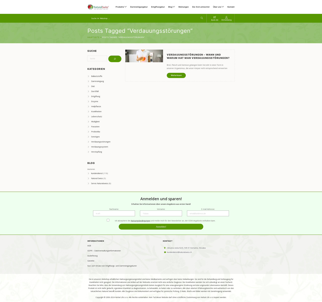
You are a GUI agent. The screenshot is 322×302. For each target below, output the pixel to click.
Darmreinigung (97, 81)
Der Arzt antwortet (201, 7)
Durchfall (95, 91)
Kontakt (231, 7)
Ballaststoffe (96, 76)
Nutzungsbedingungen (140, 220)
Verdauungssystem (99, 146)
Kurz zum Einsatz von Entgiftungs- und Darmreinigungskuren (112, 266)
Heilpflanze (96, 106)
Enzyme (94, 101)
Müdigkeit (95, 121)
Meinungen (183, 7)
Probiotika (95, 131)
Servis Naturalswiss (99, 183)
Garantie (90, 261)
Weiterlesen (176, 75)
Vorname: (161, 209)
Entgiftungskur (158, 7)
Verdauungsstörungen (100, 141)
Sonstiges (95, 136)
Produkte (120, 7)
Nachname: (114, 209)
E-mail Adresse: (208, 209)
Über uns (217, 7)
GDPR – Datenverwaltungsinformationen (104, 250)
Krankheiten (96, 111)
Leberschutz (96, 116)
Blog (170, 7)
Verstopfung (96, 151)
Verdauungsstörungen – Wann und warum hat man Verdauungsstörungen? (198, 56)
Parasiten (95, 126)
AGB (89, 245)
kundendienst (97, 173)
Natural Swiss (97, 178)
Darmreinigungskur (139, 7)
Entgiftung (95, 96)
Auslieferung (92, 256)
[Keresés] (114, 59)
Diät (93, 86)
